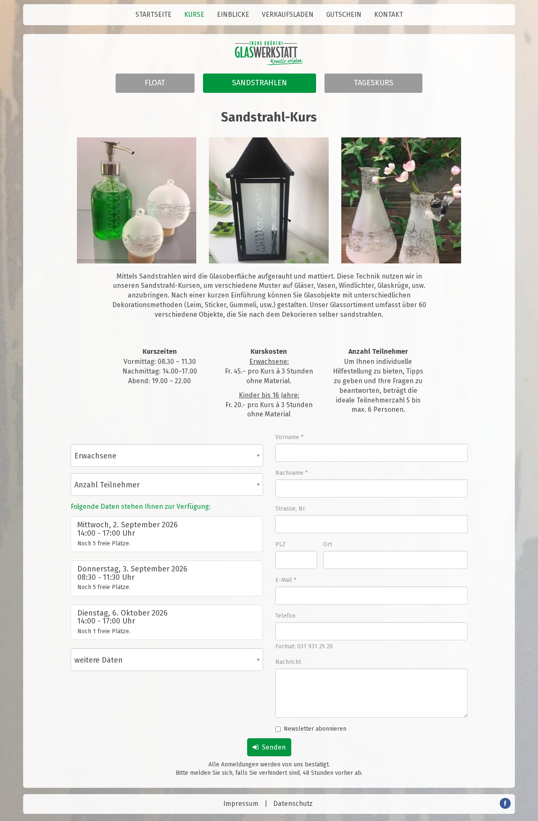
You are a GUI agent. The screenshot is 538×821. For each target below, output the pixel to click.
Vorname (287, 437)
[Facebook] (505, 806)
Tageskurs (373, 82)
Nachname (289, 472)
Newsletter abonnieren (315, 728)
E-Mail (283, 580)
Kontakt (388, 14)
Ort (327, 544)
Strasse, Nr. (290, 508)
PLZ (280, 544)
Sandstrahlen (259, 82)
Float (155, 82)
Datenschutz (293, 804)
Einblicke (233, 14)
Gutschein (343, 14)
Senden (272, 747)
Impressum (240, 804)
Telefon (285, 615)
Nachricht (288, 662)
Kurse (194, 14)
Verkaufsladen (288, 14)
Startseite (153, 14)
